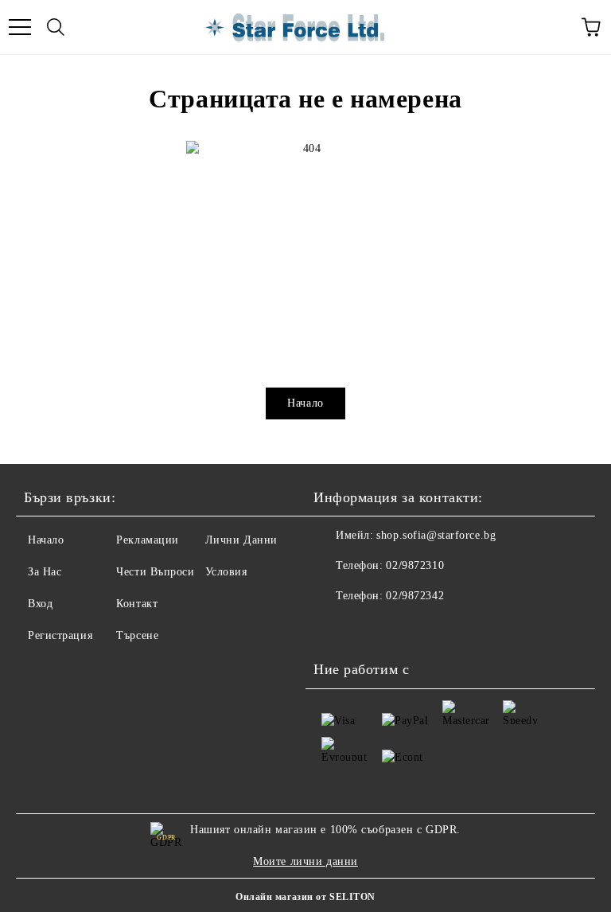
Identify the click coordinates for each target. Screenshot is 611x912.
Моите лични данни (305, 861)
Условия (226, 572)
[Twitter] (369, 628)
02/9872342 (415, 596)
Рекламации (147, 540)
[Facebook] (334, 628)
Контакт (137, 604)
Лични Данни (241, 540)
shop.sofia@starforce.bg (436, 535)
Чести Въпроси (155, 572)
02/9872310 (415, 565)
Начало (305, 403)
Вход (40, 604)
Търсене (137, 635)
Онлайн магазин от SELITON (305, 896)
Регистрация (60, 635)
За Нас (44, 572)
